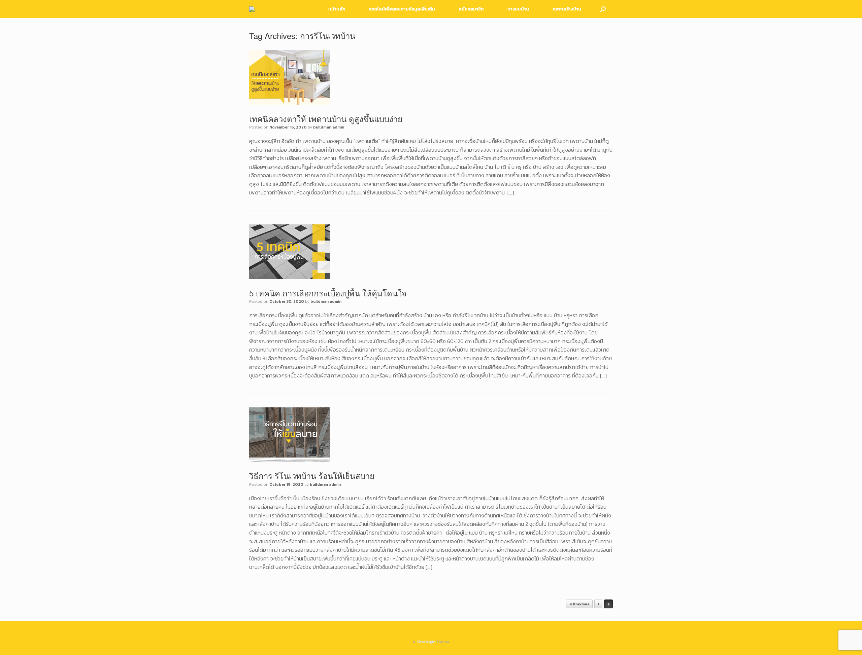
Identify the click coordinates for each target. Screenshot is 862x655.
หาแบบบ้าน (518, 9)
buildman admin (328, 127)
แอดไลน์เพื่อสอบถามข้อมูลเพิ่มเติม (402, 9)
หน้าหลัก (336, 9)
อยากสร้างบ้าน (567, 9)
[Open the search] (603, 9)
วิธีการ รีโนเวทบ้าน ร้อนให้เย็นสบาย (311, 475)
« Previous (579, 604)
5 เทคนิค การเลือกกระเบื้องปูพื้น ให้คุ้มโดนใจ (327, 293)
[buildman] (252, 9)
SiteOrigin (426, 642)
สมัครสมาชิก (471, 9)
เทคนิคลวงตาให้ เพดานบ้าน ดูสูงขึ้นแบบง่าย (325, 118)
